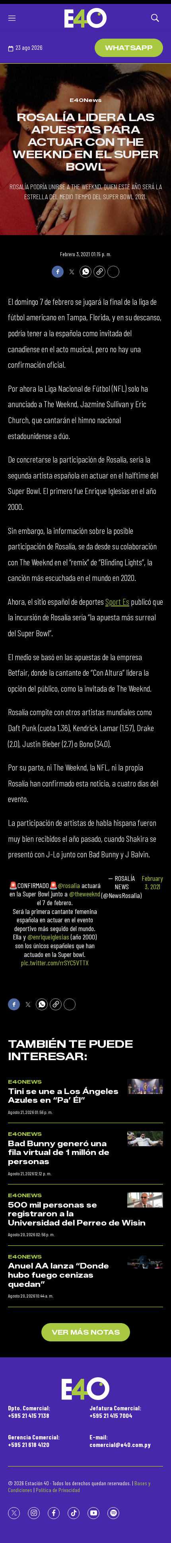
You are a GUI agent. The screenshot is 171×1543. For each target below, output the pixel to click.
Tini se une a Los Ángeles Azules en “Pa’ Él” (63, 1096)
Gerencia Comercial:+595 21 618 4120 (34, 1440)
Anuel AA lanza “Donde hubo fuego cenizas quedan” (58, 1275)
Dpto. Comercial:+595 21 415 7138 (29, 1411)
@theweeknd (84, 893)
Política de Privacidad (58, 1489)
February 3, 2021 (152, 882)
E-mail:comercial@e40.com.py (120, 1440)
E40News (86, 100)
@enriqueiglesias (48, 936)
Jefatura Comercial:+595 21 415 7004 (115, 1411)
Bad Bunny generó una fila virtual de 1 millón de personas (58, 1152)
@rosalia (69, 885)
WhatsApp (129, 48)
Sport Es (117, 601)
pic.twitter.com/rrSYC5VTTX (55, 962)
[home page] (85, 18)
